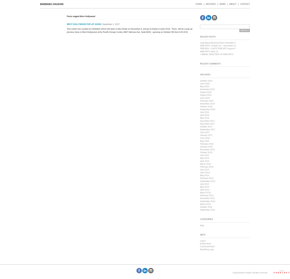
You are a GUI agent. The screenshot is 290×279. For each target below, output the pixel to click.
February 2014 (206, 178)
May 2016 (204, 141)
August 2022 (206, 92)
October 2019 (206, 106)
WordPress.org (207, 249)
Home (199, 4)
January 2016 (206, 147)
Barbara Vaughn (51, 4)
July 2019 (204, 112)
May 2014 (204, 175)
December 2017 (207, 121)
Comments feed (207, 246)
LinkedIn (208, 17)
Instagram (214, 17)
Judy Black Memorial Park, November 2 (218, 43)
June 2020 (205, 98)
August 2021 (206, 95)
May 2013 (204, 187)
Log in (203, 241)
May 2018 (204, 118)
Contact (245, 4)
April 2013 (204, 190)
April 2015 (204, 161)
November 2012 (207, 198)
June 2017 (205, 132)
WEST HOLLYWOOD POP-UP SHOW (84, 24)
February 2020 (206, 101)
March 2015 (205, 164)
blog (202, 225)
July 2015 (204, 155)
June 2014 (205, 172)
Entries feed (205, 244)
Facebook (202, 17)
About (232, 4)
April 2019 (204, 115)
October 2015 (206, 152)
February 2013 (206, 195)
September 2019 (207, 109)
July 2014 (204, 170)
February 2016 (206, 144)
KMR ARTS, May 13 (209, 51)
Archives (211, 4)
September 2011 (207, 210)
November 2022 (207, 89)
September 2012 (207, 201)
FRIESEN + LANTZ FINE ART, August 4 (217, 48)
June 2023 (205, 84)
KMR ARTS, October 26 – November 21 (218, 46)
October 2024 (206, 81)
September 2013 (207, 181)
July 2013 (204, 184)
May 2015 (204, 158)
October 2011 (206, 207)
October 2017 (206, 127)
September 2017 (207, 129)
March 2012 (205, 204)
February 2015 (206, 167)
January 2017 (206, 135)
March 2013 (205, 192)
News (223, 4)
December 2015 (207, 149)
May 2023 (204, 86)
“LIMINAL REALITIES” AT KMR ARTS (216, 54)
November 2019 (207, 104)
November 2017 (207, 124)
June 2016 (205, 138)
